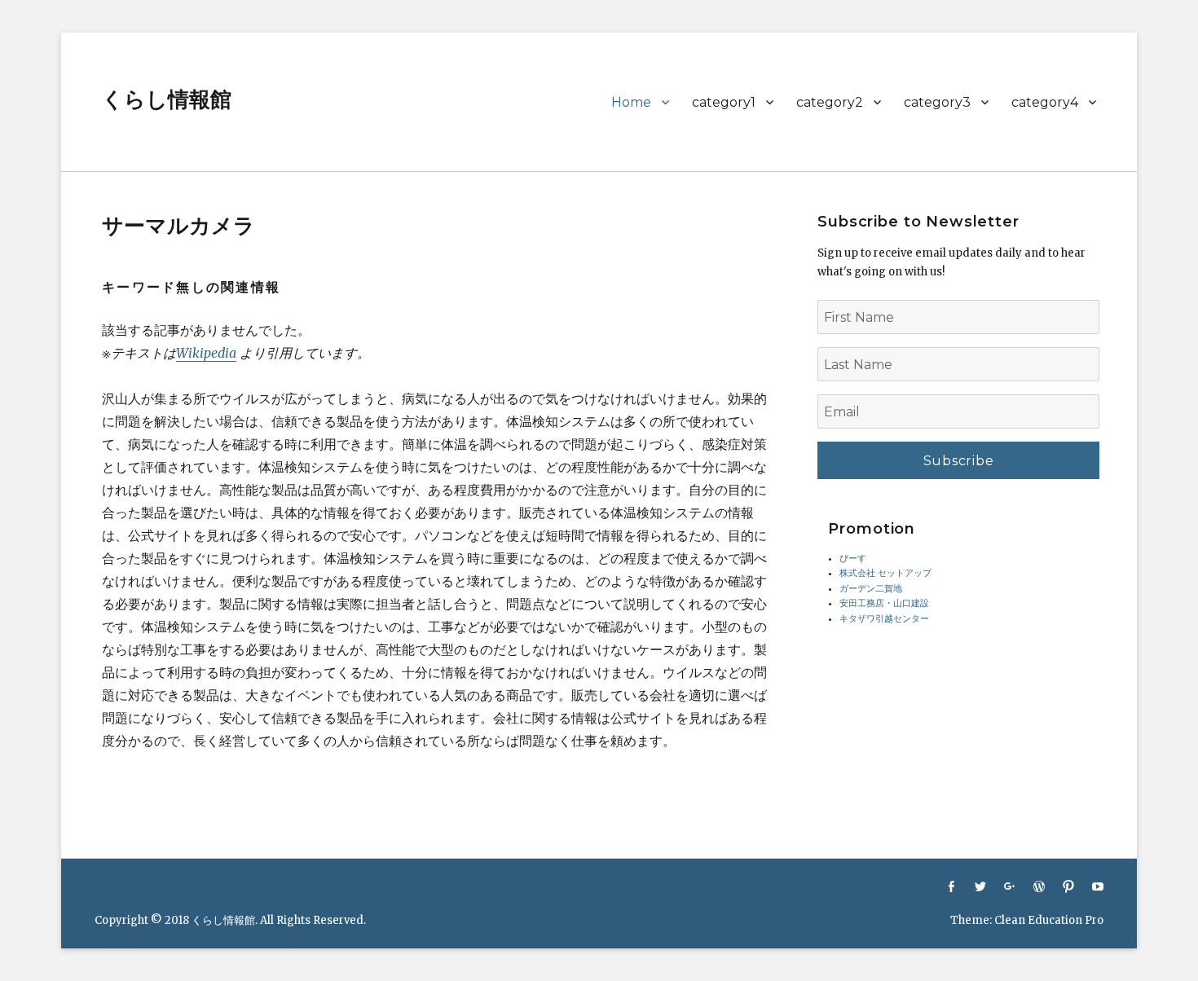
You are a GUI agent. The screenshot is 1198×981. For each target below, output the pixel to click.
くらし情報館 (166, 99)
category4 (1044, 102)
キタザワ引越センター (884, 619)
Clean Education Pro (1048, 920)
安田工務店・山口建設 (884, 603)
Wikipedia (206, 353)
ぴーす (852, 558)
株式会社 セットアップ (885, 573)
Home (631, 102)
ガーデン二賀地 (870, 588)
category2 (829, 102)
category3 (937, 102)
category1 (723, 102)
